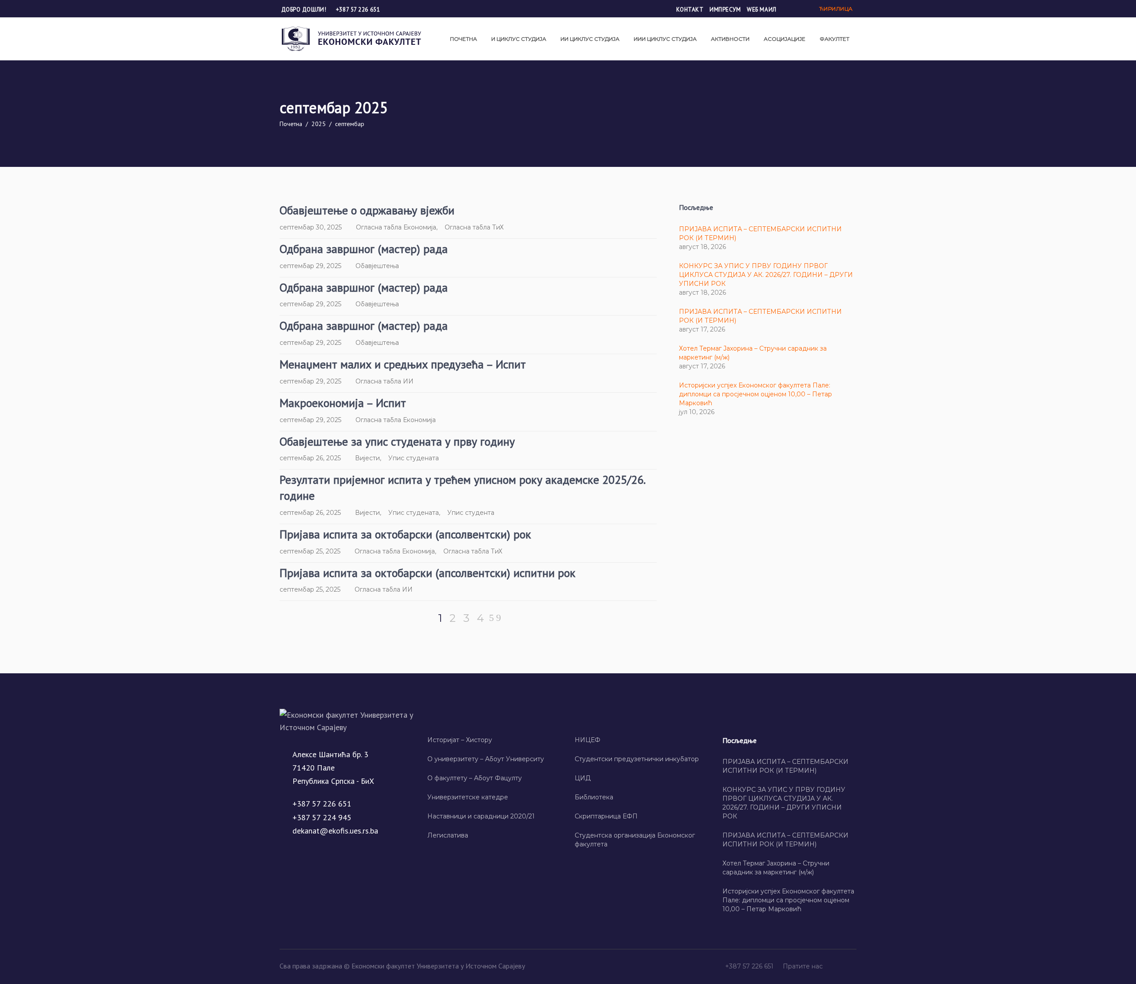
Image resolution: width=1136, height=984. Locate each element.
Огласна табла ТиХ (474, 227)
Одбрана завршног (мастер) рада (364, 248)
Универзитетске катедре (467, 797)
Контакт (690, 9)
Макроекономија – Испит (343, 402)
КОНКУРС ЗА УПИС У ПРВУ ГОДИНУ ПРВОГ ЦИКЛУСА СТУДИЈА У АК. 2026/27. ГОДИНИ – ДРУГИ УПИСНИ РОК (766, 275)
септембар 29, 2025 (310, 266)
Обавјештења (377, 266)
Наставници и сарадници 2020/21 (481, 816)
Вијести (367, 458)
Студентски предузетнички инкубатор (637, 759)
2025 (319, 124)
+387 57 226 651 (358, 9)
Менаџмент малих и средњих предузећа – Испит (403, 364)
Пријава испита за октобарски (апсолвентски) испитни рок (428, 572)
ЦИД (583, 778)
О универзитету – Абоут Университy (485, 759)
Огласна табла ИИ (384, 381)
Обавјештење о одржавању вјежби (367, 210)
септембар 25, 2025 (310, 551)
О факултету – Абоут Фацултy (474, 778)
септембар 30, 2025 (311, 227)
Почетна (291, 124)
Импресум (725, 9)
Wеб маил (761, 9)
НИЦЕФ (587, 740)
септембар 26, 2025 (310, 458)
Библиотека (594, 797)
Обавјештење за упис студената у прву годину (397, 441)
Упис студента (470, 513)
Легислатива (447, 835)
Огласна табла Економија (396, 227)
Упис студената (413, 458)
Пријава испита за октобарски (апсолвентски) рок (405, 534)
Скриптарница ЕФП (606, 816)
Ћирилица (836, 8)
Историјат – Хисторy (459, 740)
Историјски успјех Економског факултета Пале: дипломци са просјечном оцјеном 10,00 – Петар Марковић (755, 394)
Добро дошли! (304, 9)
